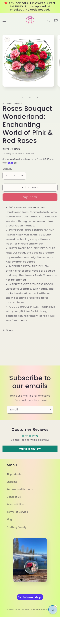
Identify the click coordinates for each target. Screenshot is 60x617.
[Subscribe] (49, 410)
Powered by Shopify (43, 609)
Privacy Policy (15, 504)
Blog (9, 519)
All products (14, 474)
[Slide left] (22, 97)
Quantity (7, 168)
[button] (4, 20)
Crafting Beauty (17, 527)
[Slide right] (37, 97)
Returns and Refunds (20, 489)
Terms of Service (17, 512)
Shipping (7, 153)
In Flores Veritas (24, 609)
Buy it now (30, 197)
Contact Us (14, 497)
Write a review (30, 449)
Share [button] (10, 330)
